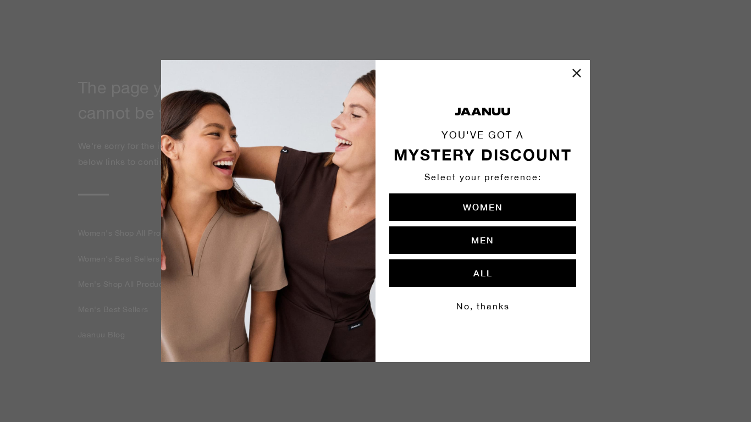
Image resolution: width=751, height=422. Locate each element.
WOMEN (483, 207)
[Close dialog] (577, 73)
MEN (482, 240)
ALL (483, 273)
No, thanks (483, 306)
